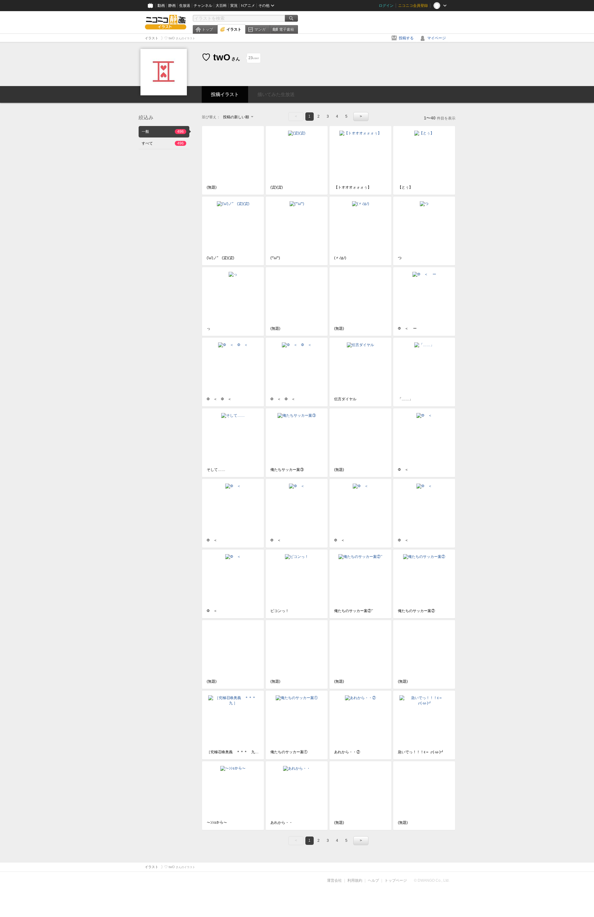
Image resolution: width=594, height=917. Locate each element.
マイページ (436, 38)
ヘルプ (373, 880)
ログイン (386, 5)
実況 (234, 5)
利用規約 (354, 880)
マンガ (259, 29)
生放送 (184, 5)
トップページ (396, 880)
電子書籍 (286, 29)
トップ (207, 29)
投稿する (406, 38)
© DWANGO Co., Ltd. (432, 880)
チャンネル (203, 5)
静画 (172, 5)
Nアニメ (248, 5)
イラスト (233, 29)
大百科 (221, 5)
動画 (161, 5)
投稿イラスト (225, 94)
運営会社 (334, 880)
